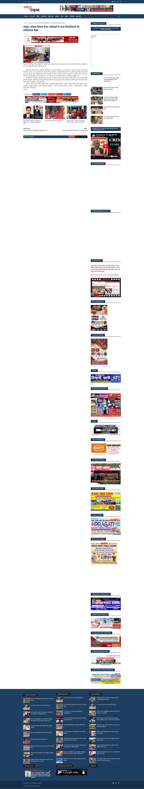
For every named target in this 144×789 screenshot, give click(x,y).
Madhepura (31, 23)
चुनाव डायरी (78, 16)
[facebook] (112, 1)
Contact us (36, 1)
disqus (78, 136)
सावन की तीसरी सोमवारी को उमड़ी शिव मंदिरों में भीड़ (41, 732)
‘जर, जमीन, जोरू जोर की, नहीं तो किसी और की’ (40, 705)
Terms (24, 785)
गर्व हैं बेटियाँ (72, 16)
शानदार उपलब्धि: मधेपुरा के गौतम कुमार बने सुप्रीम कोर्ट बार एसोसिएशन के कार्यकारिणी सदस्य (32, 122)
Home (24, 1)
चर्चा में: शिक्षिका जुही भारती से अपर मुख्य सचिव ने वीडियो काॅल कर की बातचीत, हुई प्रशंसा (108, 759)
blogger (71, 136)
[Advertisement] (106, 578)
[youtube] (115, 1)
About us (30, 1)
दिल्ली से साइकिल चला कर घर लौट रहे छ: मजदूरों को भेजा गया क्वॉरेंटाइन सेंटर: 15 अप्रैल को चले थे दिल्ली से (108, 719)
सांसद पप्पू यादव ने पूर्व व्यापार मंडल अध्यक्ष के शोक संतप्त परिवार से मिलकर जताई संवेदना (76, 121)
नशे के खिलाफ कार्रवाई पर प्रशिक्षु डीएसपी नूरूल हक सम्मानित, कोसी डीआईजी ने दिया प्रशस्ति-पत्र (111, 99)
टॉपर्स (62, 16)
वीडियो (38, 16)
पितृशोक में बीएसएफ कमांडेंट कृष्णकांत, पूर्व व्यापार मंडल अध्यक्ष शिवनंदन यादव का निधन (42, 760)
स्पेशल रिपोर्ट (43, 16)
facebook (84, 136)
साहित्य (66, 16)
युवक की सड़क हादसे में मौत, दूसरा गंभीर (53, 120)
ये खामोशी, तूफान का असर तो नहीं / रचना (39, 771)
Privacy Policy (30, 785)
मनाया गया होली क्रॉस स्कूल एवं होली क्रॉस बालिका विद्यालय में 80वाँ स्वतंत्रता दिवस (111, 79)
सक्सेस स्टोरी (50, 16)
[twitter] (117, 1)
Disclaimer (37, 785)
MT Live (32, 16)
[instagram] (120, 1)
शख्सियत (57, 16)
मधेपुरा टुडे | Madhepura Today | (33, 770)
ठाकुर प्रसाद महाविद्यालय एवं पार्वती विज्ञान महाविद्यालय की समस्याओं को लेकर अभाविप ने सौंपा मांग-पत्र (42, 719)
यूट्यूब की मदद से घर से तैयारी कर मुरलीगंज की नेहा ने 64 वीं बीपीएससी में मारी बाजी (108, 698)
